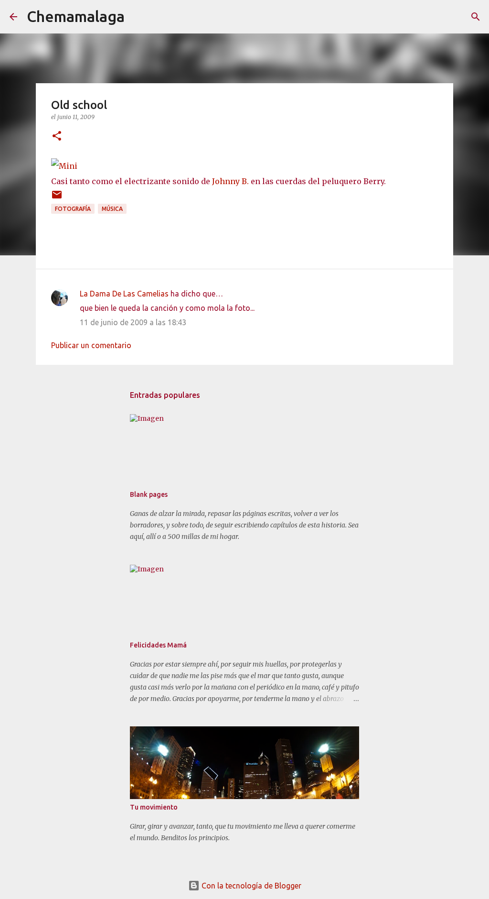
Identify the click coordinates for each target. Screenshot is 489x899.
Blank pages (149, 494)
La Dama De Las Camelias (124, 293)
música (112, 209)
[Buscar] (138, 16)
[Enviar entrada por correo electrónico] (57, 198)
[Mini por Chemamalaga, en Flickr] (64, 166)
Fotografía (73, 209)
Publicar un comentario (91, 345)
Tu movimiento (154, 807)
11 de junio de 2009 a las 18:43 (133, 322)
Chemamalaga (76, 16)
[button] (57, 136)
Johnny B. (230, 181)
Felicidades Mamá (158, 645)
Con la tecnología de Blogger (250, 885)
